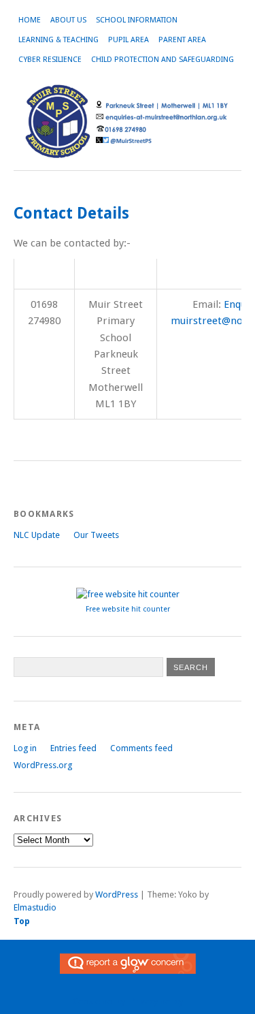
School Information (136, 20)
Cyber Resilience (50, 59)
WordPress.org (43, 765)
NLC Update (37, 535)
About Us (68, 20)
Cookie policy (99, 1001)
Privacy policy (157, 1001)
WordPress (116, 894)
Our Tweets (96, 535)
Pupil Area (128, 39)
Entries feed (73, 748)
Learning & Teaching (58, 39)
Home (29, 20)
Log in (25, 748)
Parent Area (182, 39)
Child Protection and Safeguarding (162, 59)
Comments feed (141, 748)
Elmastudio (35, 907)
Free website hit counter (128, 609)
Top (22, 921)
